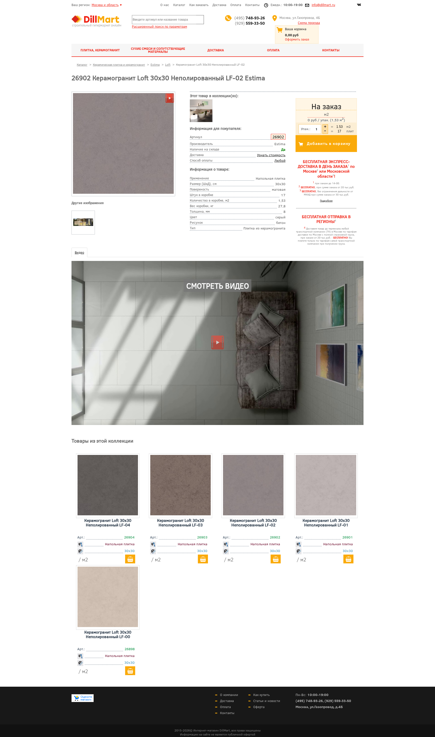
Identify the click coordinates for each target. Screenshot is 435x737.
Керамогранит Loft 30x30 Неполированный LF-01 (326, 522)
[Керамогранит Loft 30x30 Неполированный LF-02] (123, 192)
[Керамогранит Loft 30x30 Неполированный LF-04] (108, 514)
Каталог (179, 5)
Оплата (235, 5)
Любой (279, 160)
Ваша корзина (295, 29)
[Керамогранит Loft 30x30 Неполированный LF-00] (108, 625)
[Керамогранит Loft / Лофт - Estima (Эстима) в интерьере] (83, 226)
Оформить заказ (297, 39)
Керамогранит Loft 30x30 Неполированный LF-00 (107, 634)
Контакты (252, 5)
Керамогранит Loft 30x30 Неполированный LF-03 (180, 522)
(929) (250, 23)
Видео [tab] (79, 252)
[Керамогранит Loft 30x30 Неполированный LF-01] (326, 514)
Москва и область (105, 5)
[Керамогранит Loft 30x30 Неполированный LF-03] (180, 514)
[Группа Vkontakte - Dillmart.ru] (359, 5)
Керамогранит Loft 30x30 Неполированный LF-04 (107, 522)
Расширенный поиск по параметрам (159, 26)
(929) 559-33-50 (337, 700)
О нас (164, 5)
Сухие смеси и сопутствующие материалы (158, 50)
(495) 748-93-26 (309, 700)
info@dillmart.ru (323, 5)
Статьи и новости (266, 701)
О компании (229, 694)
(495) (249, 17)
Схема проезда (309, 22)
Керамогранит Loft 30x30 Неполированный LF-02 (253, 522)
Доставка (219, 5)
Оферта (259, 707)
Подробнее (326, 200)
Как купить (261, 694)
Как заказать (198, 5)
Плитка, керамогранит (100, 50)
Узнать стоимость (271, 154)
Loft (201, 104)
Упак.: (305, 128)
